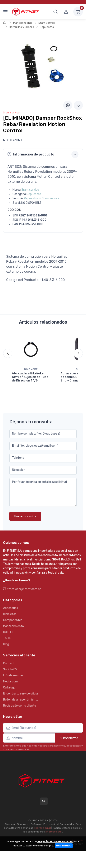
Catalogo (9, 687)
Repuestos (47, 27)
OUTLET (8, 632)
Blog (6, 644)
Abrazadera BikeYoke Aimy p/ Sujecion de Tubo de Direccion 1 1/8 (30, 377)
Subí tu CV (10, 669)
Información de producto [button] (33, 154)
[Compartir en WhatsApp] (67, 105)
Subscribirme (69, 738)
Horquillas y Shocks (21, 27)
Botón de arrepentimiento (20, 699)
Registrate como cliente (19, 705)
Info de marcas (13, 675)
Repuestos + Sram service (41, 198)
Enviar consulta (25, 516)
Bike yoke (31, 369)
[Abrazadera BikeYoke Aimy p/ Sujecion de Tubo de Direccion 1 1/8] (31, 349)
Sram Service (46, 22)
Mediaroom (10, 681)
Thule (7, 638)
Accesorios (10, 608)
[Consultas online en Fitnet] (44, 801)
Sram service (30, 189)
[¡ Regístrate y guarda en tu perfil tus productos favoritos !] (78, 105)
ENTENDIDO (64, 845)
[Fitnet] (25, 11)
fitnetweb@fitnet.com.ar (23, 589)
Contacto (9, 663)
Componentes (12, 620)
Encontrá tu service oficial (20, 693)
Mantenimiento (23, 22)
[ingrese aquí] (42, 827)
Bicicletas (9, 614)
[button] (55, 11)
